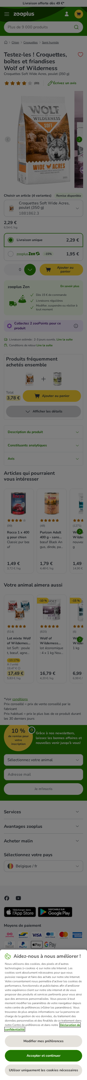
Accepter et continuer (43, 1055)
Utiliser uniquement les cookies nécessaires (43, 1070)
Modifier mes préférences (43, 1041)
